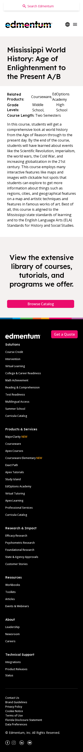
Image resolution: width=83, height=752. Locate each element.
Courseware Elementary (23, 458)
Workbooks (12, 585)
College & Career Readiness (23, 373)
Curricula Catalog (16, 416)
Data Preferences (16, 724)
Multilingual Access (17, 402)
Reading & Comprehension (22, 387)
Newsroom (12, 634)
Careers (10, 641)
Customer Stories (16, 564)
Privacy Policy (13, 707)
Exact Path (11, 465)
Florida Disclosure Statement (23, 720)
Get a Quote (64, 334)
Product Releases (16, 669)
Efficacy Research (16, 535)
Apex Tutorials (14, 472)
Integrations (13, 662)
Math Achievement (16, 380)
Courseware (13, 444)
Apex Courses (14, 451)
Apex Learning (14, 500)
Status (9, 675)
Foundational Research (19, 550)
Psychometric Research (20, 543)
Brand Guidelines (16, 702)
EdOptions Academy (18, 486)
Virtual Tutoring (15, 493)
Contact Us (12, 698)
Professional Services (19, 508)
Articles (10, 599)
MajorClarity (13, 437)
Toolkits (10, 592)
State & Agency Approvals (21, 557)
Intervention (12, 359)
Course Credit (14, 352)
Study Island (13, 479)
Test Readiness (15, 394)
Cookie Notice (14, 711)
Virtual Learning (15, 366)
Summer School (15, 409)
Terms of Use (14, 715)
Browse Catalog (40, 303)
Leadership (12, 627)
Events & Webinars (17, 606)
